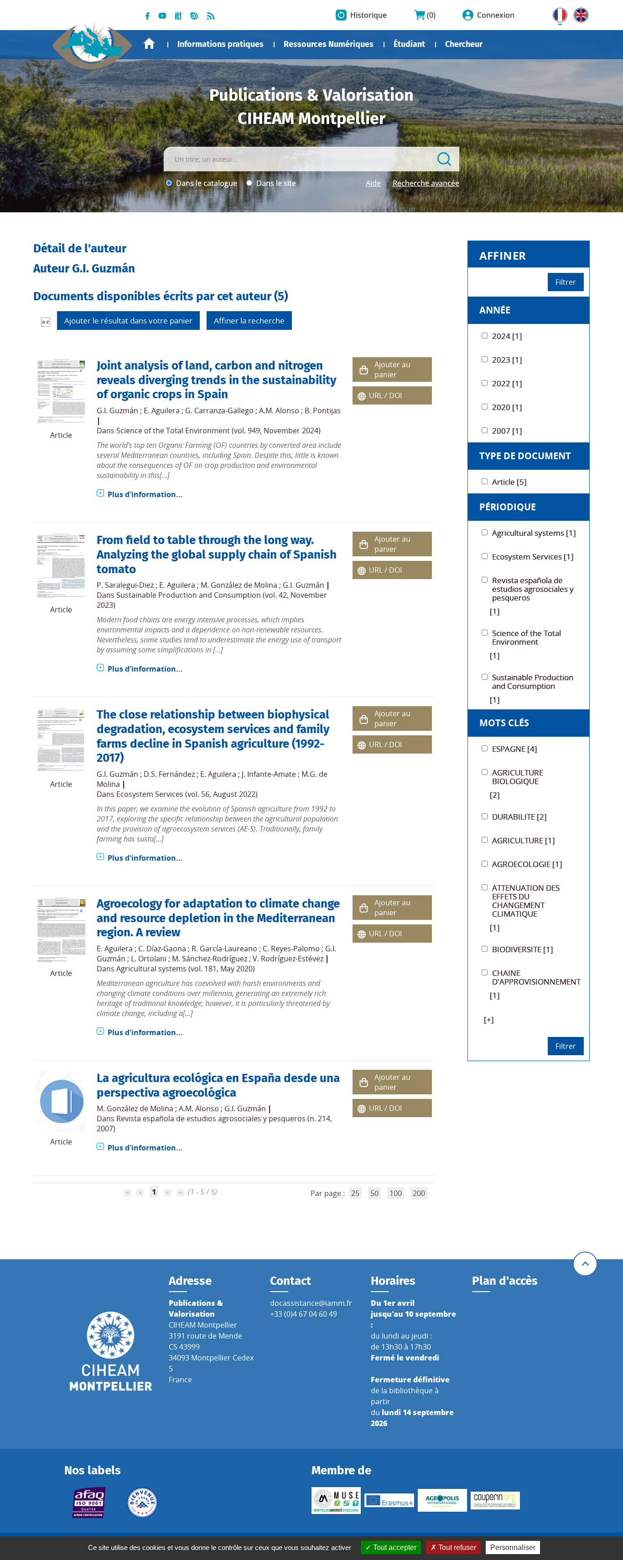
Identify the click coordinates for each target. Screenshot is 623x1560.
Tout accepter (393, 1547)
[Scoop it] (178, 15)
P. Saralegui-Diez (125, 585)
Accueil (149, 43)
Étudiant (409, 44)
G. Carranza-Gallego (219, 410)
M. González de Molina (239, 585)
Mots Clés (504, 723)
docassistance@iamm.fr (311, 1303)
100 (395, 1193)
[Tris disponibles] (45, 322)
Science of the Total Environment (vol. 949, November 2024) (218, 431)
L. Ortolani (148, 959)
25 (355, 1193)
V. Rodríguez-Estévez (288, 959)
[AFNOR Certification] (89, 1502)
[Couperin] (495, 1500)
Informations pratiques (220, 44)
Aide (373, 183)
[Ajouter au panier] (363, 369)
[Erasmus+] (389, 1500)
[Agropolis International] (442, 1500)
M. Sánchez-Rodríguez (209, 959)
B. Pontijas (323, 410)
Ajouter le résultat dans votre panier (128, 320)
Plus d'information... (145, 494)
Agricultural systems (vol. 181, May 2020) (185, 969)
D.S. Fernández (169, 774)
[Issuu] (194, 15)
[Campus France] (142, 1502)
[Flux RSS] (210, 15)
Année (494, 310)
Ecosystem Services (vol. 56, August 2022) (187, 794)
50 (374, 1193)
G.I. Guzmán (117, 410)
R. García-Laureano (224, 949)
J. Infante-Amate (269, 774)
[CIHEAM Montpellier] (110, 1351)
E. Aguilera (162, 410)
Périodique (507, 507)
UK (579, 13)
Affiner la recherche (249, 320)
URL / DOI (385, 395)
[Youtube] (162, 15)
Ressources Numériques (329, 44)
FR (557, 13)
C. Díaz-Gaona (162, 949)
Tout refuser (456, 1547)
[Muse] (336, 1500)
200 (419, 1193)
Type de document (525, 456)
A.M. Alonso (279, 410)
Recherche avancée (426, 183)
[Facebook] (147, 15)
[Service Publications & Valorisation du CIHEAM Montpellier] (92, 41)
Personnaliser (512, 1547)
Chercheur (464, 44)
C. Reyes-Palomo (291, 949)
